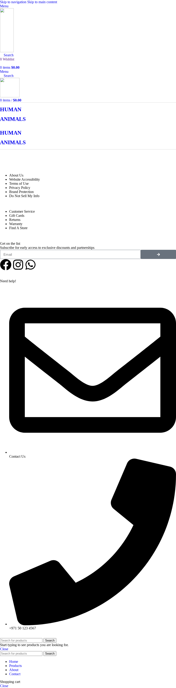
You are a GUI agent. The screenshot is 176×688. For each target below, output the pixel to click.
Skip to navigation (13, 2)
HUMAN (10, 109)
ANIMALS (13, 119)
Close (4, 649)
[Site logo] (7, 51)
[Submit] (158, 254)
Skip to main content (42, 2)
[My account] (1, 63)
